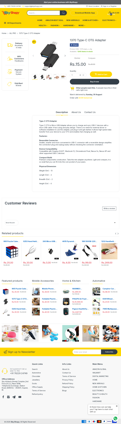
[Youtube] (20, 397)
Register (114, 6)
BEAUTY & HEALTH (100, 394)
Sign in (106, 6)
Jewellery (36, 380)
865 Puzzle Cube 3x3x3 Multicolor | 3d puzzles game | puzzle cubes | (11, 241)
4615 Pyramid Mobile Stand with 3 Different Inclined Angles (69, 241)
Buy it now (94, 82)
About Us (65, 369)
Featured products (12, 280)
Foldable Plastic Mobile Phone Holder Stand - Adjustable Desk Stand (49, 299)
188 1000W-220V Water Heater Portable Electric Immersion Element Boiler (89, 241)
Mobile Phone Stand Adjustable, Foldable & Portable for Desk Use (50, 289)
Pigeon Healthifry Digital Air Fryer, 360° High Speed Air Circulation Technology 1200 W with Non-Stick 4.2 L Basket (80, 309)
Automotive (36, 373)
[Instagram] (8, 397)
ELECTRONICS (98, 391)
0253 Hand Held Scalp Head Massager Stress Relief (30, 241)
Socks (34, 383)
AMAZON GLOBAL (99, 369)
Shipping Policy (68, 387)
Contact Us (66, 373)
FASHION (96, 398)
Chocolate (36, 376)
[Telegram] (14, 397)
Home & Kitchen (71, 280)
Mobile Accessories (43, 280)
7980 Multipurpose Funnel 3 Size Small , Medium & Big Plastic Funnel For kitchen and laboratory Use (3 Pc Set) (111, 309)
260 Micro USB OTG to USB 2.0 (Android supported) (49, 241)
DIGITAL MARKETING (100, 376)
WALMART (97, 373)
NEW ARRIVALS (98, 383)
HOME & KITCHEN (99, 387)
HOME (95, 380)
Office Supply (37, 387)
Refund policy (37, 394)
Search (35, 369)
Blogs (64, 391)
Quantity (73, 71)
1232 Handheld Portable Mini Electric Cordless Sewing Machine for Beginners (108, 241)
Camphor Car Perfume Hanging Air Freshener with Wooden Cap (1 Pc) (110, 289)
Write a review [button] (109, 208)
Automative (99, 280)
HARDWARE (97, 401)
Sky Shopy (15, 422)
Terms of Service (38, 391)
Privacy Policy (67, 380)
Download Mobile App (85, 13)
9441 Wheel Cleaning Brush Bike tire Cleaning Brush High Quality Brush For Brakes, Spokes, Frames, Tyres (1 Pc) (110, 299)
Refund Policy (67, 383)
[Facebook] (3, 397)
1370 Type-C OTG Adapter (19, 299)
